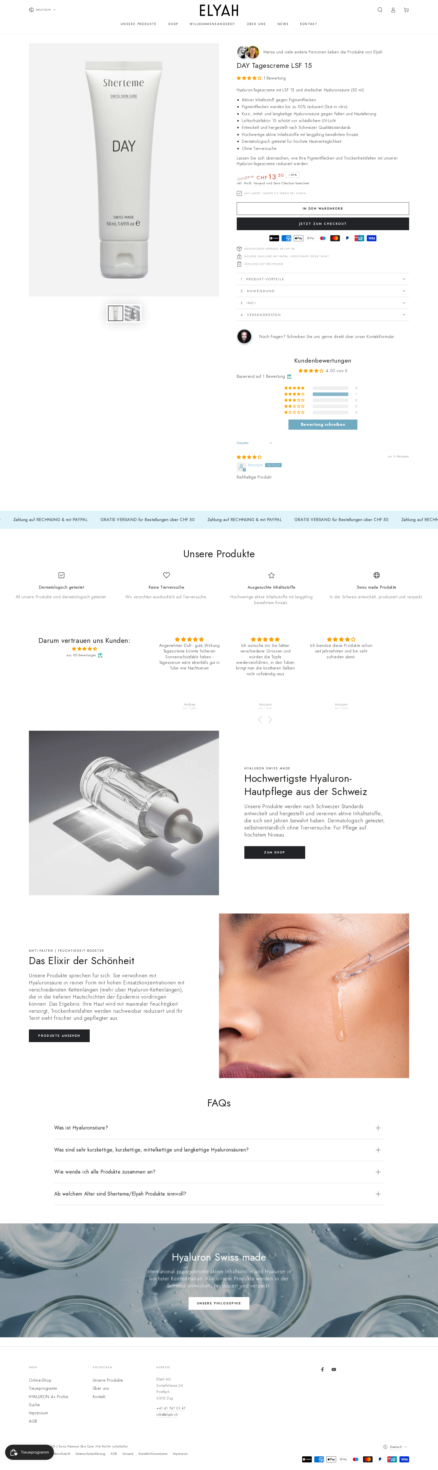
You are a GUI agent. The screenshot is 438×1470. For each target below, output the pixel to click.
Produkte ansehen (59, 1036)
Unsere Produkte (108, 1380)
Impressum (38, 1413)
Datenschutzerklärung (90, 1454)
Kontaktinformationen (153, 1454)
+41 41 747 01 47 (171, 1408)
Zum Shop (274, 852)
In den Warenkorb (323, 208)
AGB (33, 1421)
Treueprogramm (43, 1388)
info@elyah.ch (167, 1414)
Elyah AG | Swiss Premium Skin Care (67, 1446)
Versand (259, 183)
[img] (249, 457)
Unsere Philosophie (219, 1303)
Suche (34, 1405)
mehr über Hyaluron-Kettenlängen (141, 990)
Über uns (101, 1388)
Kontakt (99, 1397)
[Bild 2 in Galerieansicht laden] (132, 313)
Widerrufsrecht (59, 1454)
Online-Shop (40, 1380)
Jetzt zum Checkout (323, 224)
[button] (380, 9)
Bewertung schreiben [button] (323, 424)
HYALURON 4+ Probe (48, 1397)
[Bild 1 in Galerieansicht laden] (115, 313)
